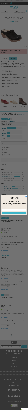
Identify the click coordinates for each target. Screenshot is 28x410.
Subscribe (14, 212)
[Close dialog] (26, 196)
